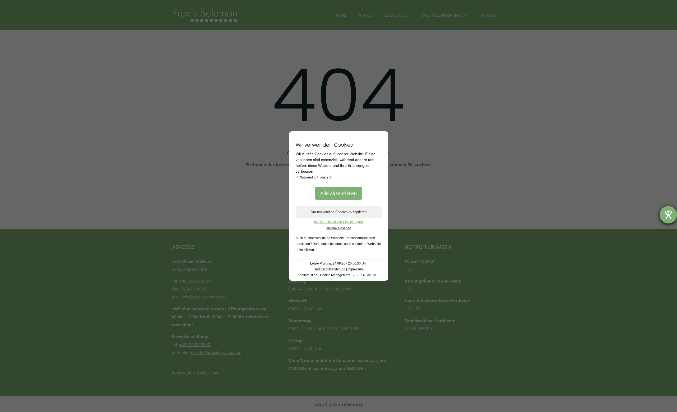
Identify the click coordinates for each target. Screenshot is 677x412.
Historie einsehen (338, 228)
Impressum (356, 269)
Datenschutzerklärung (329, 269)
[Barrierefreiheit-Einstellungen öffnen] (668, 214)
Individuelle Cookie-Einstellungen (338, 222)
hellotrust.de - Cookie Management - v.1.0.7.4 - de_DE (338, 275)
